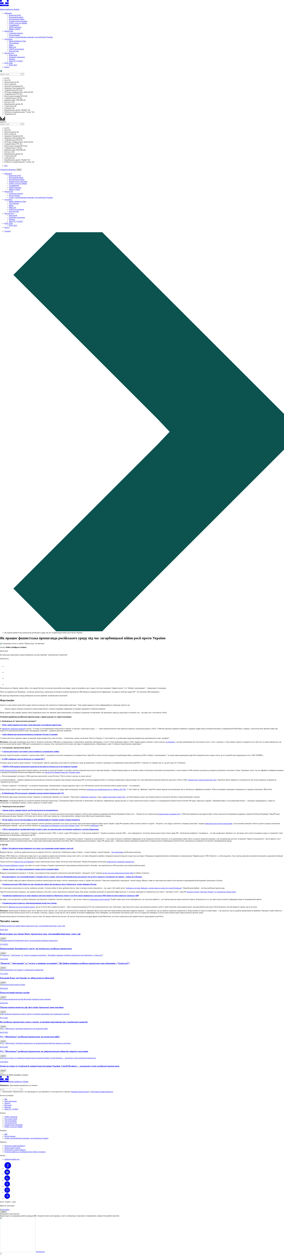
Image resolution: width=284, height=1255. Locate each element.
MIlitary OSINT (14, 189)
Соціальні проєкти (16, 193)
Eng (5, 166)
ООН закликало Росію (8, 770)
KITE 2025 (13, 225)
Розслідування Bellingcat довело (12, 865)
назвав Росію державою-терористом (120, 862)
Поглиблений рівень (16, 179)
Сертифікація (14, 185)
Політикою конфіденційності (102, 1092)
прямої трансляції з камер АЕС (114, 797)
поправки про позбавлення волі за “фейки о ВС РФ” (106, 789)
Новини (12, 219)
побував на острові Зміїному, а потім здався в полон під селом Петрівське (154, 888)
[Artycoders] (5, 1209)
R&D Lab (12, 207)
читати (3, 938)
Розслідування (14, 195)
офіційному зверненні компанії (13, 729)
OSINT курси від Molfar (18, 183)
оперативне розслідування (100, 899)
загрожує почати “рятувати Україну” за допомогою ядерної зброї (211, 892)
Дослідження (14, 203)
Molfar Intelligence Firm (17, 201)
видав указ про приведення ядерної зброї (118, 873)
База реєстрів (14, 211)
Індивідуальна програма (18, 181)
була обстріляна (117, 852)
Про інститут (9, 213)
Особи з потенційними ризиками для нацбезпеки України (31, 197)
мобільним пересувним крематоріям (218, 823)
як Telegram (170, 742)
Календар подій (15, 175)
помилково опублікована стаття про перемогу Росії (60, 825)
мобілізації (95, 825)
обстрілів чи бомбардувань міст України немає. (62, 772)
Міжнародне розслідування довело (22, 907)
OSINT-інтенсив (15, 187)
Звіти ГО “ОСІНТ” (16, 221)
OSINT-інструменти (16, 209)
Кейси (11, 205)
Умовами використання (80, 1092)
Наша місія (13, 215)
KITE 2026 (8, 223)
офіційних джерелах (88, 797)
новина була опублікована (24, 862)
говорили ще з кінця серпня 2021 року (202, 780)
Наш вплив (8, 191)
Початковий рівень (16, 177)
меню (19, 169)
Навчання (8, 173)
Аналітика (8, 199)
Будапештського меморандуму (168, 814)
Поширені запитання (17, 217)
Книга (6, 227)
